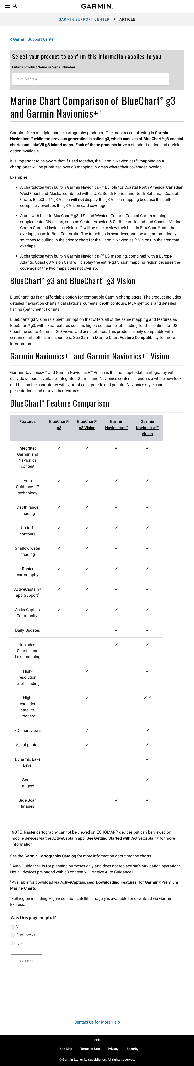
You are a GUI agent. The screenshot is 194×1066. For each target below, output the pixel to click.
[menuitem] (15, 6)
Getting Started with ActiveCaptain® (126, 838)
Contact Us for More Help (97, 1022)
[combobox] (90, 79)
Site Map (66, 1049)
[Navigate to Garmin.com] (97, 6)
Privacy (113, 1049)
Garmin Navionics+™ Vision (147, 427)
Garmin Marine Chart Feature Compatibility (120, 337)
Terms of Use (90, 1049)
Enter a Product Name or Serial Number (43, 67)
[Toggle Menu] (3, 5)
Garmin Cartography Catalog (50, 856)
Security (132, 1049)
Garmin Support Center (84, 19)
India (97, 1040)
